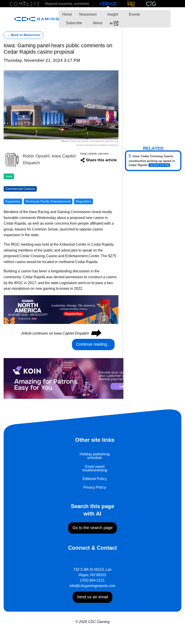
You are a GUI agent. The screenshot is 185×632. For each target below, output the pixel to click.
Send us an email (92, 597)
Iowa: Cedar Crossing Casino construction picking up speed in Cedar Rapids (152, 160)
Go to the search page (92, 527)
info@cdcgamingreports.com (92, 586)
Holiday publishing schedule (95, 456)
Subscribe (73, 23)
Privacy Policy (94, 487)
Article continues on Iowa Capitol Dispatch (61, 333)
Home (67, 14)
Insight (112, 14)
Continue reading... (93, 344)
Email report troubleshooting (94, 468)
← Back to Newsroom (23, 35)
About (97, 23)
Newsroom (88, 14)
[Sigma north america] (61, 309)
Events (134, 14)
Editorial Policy (95, 479)
